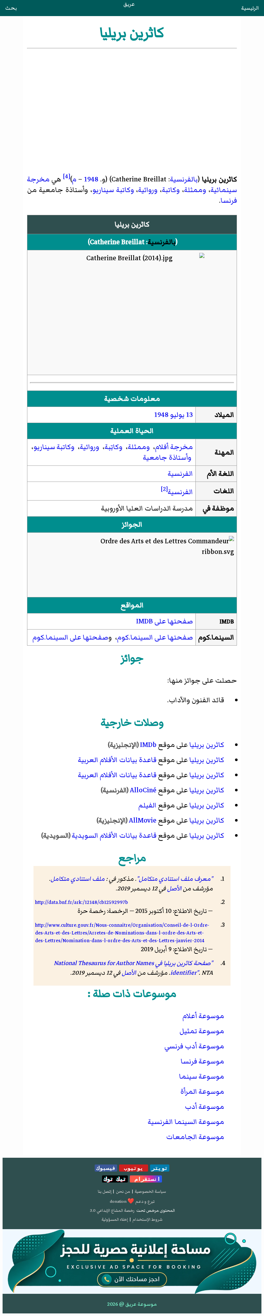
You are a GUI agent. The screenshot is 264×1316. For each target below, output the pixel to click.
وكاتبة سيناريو (113, 190)
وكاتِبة (113, 447)
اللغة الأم (220, 473)
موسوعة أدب (204, 1106)
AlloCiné (143, 790)
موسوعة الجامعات (195, 1137)
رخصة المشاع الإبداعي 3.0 (112, 1210)
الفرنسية (180, 473)
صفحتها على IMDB (164, 621)
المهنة (224, 452)
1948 (91, 179)
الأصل (174, 888)
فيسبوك (106, 1168)
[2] (164, 488)
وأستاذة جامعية (167, 457)
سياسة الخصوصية (150, 1191)
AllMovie (142, 820)
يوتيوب (133, 1168)
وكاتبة (171, 190)
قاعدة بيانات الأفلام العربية (117, 760)
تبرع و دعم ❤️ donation (132, 1201)
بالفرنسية (184, 179)
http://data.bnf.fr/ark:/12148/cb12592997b (81, 902)
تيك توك (115, 1179)
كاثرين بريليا (206, 745)
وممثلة (195, 190)
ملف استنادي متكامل (78, 879)
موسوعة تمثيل (201, 1031)
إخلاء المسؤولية (114, 1219)
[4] (66, 176)
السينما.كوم (216, 637)
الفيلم (147, 805)
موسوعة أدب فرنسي (194, 1046)
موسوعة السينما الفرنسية (186, 1122)
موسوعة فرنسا (202, 1061)
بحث (11, 8)
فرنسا (229, 200)
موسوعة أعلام (203, 1016)
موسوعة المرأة (202, 1091)
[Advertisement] (132, 98)
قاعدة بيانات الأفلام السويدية (114, 835)
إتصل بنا (104, 1191)
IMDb (148, 745)
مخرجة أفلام (174, 447)
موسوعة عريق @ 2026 (132, 1304)
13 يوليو (181, 415)
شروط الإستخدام (147, 1219)
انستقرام (145, 1179)
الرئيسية (250, 8)
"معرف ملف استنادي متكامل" (175, 879)
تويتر (160, 1168)
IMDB (227, 621)
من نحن (123, 1191)
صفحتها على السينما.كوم (155, 637)
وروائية (147, 190)
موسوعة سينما (201, 1076)
